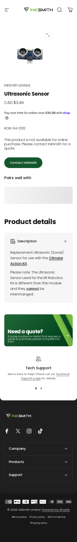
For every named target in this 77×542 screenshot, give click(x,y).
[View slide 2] (41, 388)
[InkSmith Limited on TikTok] (40, 431)
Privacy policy (37, 517)
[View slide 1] (35, 388)
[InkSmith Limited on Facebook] (6, 431)
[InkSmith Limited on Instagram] (29, 431)
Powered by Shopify (56, 510)
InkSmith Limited (17, 85)
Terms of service (56, 517)
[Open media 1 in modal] (48, 35)
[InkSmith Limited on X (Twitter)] (18, 431)
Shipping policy (38, 523)
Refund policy (19, 517)
